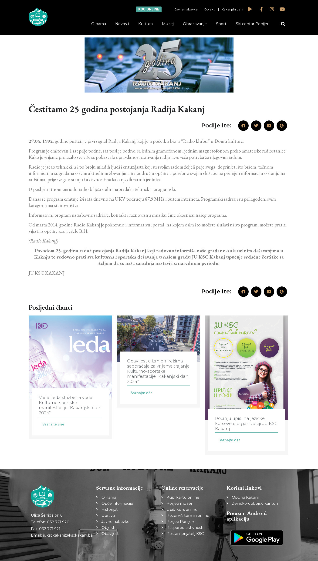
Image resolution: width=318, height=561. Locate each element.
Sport (221, 24)
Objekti (209, 9)
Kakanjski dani (232, 9)
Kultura (145, 24)
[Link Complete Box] (70, 377)
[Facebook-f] (261, 9)
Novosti (122, 24)
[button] (283, 24)
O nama (98, 24)
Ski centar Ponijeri (252, 24)
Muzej (168, 24)
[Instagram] (272, 9)
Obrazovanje (195, 24)
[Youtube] (282, 9)
